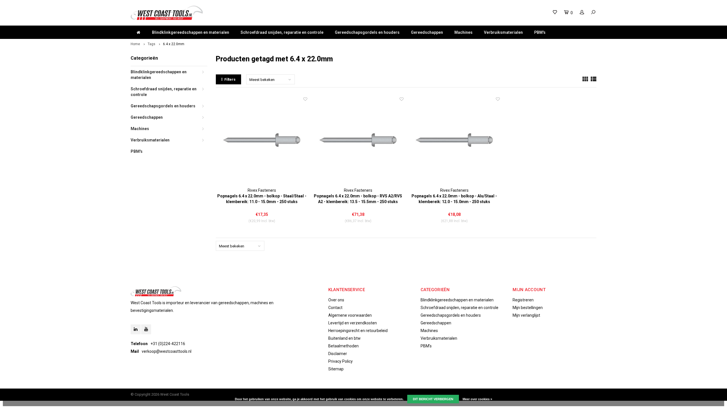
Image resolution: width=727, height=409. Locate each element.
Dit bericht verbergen (433, 399)
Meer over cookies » (477, 399)
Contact (335, 307)
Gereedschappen (427, 32)
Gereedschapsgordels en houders (367, 32)
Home (135, 44)
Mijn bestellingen (528, 307)
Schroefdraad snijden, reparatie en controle (282, 32)
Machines (463, 32)
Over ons (336, 300)
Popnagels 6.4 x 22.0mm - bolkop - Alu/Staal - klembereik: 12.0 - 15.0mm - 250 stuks (454, 199)
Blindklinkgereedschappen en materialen (190, 32)
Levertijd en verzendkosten (352, 323)
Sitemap (336, 369)
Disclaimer (337, 353)
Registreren (523, 300)
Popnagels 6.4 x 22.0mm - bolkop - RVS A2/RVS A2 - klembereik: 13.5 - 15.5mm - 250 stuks (358, 199)
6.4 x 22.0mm (173, 44)
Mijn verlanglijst (526, 315)
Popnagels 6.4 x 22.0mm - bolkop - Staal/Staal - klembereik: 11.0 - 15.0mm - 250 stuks (261, 199)
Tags (151, 44)
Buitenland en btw (344, 338)
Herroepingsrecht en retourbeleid (358, 330)
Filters (229, 79)
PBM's (540, 32)
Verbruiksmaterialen (503, 32)
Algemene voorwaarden (350, 315)
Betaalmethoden (343, 346)
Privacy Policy (340, 361)
